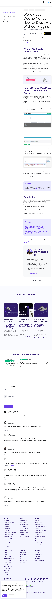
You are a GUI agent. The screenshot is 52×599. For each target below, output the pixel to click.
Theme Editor (36, 149)
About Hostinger (23, 552)
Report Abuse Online (39, 560)
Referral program (7, 560)
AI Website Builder (39, 524)
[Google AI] (35, 33)
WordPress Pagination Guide (32, 225)
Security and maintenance (41, 321)
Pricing (5, 552)
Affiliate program (7, 556)
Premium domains (23, 538)
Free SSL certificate (24, 528)
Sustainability (22, 562)
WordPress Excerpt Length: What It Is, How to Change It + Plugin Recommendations (36, 229)
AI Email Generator (39, 538)
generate (37, 188)
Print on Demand (38, 532)
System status (7, 568)
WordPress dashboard (37, 148)
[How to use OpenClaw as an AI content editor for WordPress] (26, 310)
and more (36, 586)
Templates (37, 528)
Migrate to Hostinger (39, 542)
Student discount (23, 560)
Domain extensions (24, 532)
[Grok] (37, 33)
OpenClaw (6, 540)
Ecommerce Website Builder (41, 526)
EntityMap (6, 574)
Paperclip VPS (7, 542)
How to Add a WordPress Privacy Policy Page (36, 226)
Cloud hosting (7, 530)
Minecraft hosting (8, 536)
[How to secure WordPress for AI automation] (41, 310)
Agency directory (7, 562)
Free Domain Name (24, 524)
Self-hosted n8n (7, 526)
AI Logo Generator (39, 540)
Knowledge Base (38, 554)
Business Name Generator (40, 536)
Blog (20, 558)
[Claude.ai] (33, 33)
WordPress (31, 10)
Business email (7, 528)
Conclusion (5, 21)
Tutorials (26, 10)
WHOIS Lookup (23, 526)
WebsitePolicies (47, 105)
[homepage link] (2, 2)
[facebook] (29, 579)
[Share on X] (35, 280)
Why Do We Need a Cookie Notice (9, 13)
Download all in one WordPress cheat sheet (37, 42)
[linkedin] (25, 579)
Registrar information (41, 582)
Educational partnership (9, 558)
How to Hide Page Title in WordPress (33, 233)
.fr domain (22, 534)
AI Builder (37, 520)
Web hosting (6, 520)
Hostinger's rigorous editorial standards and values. (35, 241)
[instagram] (32, 579)
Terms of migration (8, 566)
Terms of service (33, 582)
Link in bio (37, 534)
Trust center (6, 570)
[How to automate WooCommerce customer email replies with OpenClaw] (11, 310)
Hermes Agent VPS (8, 538)
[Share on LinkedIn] (40, 280)
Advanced (21, 321)
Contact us (37, 558)
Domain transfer (23, 530)
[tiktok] (44, 579)
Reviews (5, 554)
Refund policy (26, 582)
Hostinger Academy (39, 556)
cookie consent (7, 489)
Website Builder (38, 522)
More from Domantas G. (33, 273)
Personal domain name (24, 536)
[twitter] (35, 579)
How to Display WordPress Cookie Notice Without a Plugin (9, 18)
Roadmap (6, 564)
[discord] (47, 579)
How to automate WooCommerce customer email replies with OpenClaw (11, 326)
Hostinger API (38, 544)
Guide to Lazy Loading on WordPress (34, 227)
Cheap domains (23, 522)
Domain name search (24, 520)
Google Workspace (8, 544)
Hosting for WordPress (9, 522)
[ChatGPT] (30, 33)
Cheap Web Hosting (8, 546)
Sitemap (6, 572)
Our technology (23, 554)
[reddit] (41, 579)
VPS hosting (6, 524)
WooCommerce (8, 321)
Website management (40, 10)
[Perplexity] (40, 33)
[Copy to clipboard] (33, 280)
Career (21, 556)
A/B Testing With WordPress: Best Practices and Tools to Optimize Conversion (36, 232)
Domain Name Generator (40, 530)
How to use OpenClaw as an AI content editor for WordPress (26, 325)
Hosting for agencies (8, 534)
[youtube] (38, 579)
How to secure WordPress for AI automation (39, 325)
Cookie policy (19, 591)
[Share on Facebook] (37, 280)
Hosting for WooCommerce (10, 532)
